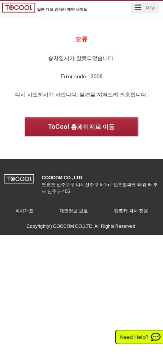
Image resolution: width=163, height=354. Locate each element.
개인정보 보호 (74, 210)
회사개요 (24, 210)
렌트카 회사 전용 (131, 210)
